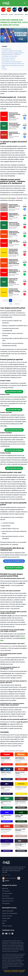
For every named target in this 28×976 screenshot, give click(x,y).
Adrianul (11, 219)
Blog (3, 923)
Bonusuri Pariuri (18, 14)
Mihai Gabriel (12, 210)
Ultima (10, 304)
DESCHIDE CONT (7, 764)
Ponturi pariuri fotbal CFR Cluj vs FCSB (14, 242)
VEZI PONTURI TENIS (14, 409)
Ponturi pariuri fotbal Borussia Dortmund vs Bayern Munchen (14, 261)
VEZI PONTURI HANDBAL (14, 450)
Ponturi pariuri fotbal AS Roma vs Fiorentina (14, 206)
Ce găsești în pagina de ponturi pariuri (12, 51)
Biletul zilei (5, 888)
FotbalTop (11, 137)
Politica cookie (6, 918)
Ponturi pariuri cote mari (8, 60)
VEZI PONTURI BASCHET (14, 430)
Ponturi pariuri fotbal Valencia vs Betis (14, 134)
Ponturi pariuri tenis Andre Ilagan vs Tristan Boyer (14, 125)
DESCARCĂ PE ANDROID (14, 567)
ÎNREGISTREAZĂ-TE (6, 821)
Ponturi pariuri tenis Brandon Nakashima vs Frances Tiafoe (13, 251)
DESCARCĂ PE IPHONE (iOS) (14, 561)
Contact (4, 921)
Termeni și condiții (7, 916)
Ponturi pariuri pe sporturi (8, 58)
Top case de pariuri (7, 893)
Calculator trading (7, 926)
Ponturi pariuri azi (6, 49)
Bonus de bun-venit (7, 901)
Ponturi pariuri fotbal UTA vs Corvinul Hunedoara (13, 280)
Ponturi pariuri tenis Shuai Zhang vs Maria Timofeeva (14, 115)
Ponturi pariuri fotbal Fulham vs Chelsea (14, 215)
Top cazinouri (5, 896)
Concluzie (4, 69)
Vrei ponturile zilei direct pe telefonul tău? (13, 63)
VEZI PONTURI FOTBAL (14, 391)
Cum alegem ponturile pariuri (10, 56)
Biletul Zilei (4, 14)
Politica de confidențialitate (9, 913)
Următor (17, 304)
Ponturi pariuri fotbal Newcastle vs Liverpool (14, 233)
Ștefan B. (11, 236)
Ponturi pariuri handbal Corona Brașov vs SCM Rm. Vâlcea (14, 291)
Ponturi (11, 14)
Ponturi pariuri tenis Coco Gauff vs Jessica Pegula (14, 224)
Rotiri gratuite (6, 903)
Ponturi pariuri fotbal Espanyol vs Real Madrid (14, 271)
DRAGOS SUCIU (12, 119)
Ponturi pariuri (6, 891)
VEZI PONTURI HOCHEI (14, 468)
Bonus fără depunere (8, 898)
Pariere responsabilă (7, 911)
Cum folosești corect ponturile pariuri (12, 61)
